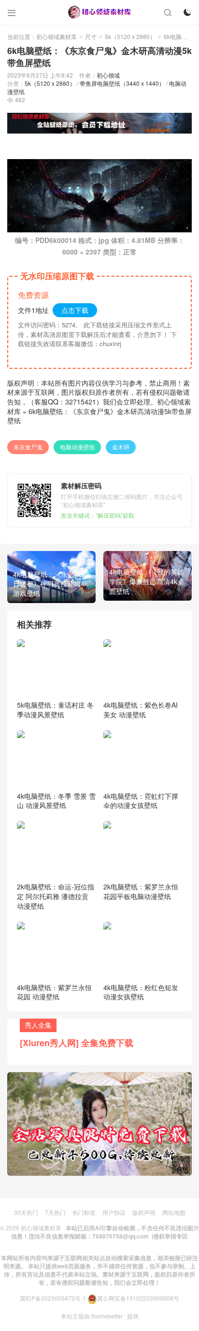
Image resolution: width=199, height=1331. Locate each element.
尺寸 (91, 36)
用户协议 (114, 1212)
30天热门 (26, 1212)
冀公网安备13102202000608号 (138, 1298)
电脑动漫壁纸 (77, 447)
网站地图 (173, 1212)
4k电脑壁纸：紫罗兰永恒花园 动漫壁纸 (54, 992)
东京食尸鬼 (28, 447)
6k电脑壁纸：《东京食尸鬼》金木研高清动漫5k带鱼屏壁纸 (99, 416)
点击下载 (74, 310)
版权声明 (144, 1212)
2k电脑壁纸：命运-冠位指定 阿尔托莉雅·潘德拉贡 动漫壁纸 (55, 896)
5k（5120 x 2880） (130, 36)
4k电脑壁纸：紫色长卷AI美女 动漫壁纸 (140, 709)
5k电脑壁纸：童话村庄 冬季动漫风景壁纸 (55, 709)
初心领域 (108, 75)
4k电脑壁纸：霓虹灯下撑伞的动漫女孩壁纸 (140, 800)
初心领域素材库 (56, 36)
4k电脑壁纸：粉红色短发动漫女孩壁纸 (140, 992)
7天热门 (55, 1212)
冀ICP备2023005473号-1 (53, 1298)
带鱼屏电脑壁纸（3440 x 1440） (122, 83)
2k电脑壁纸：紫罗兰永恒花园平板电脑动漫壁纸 (140, 891)
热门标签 (84, 1212)
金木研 (120, 447)
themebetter (107, 1316)
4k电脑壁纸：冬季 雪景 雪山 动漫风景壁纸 (56, 800)
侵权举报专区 (170, 1236)
